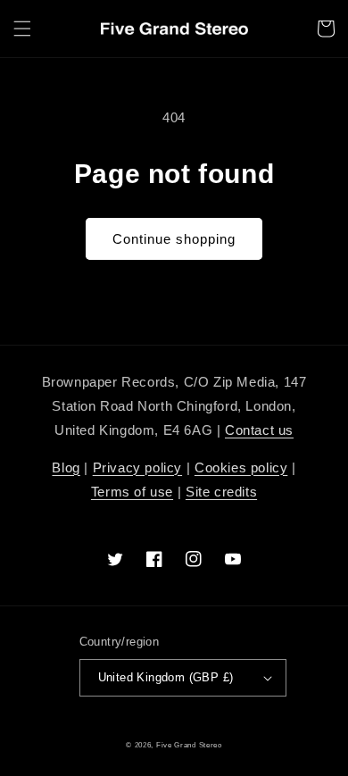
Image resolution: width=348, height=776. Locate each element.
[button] (22, 28)
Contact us (259, 430)
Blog (65, 467)
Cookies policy (241, 467)
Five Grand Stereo (189, 744)
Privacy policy (137, 467)
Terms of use (132, 491)
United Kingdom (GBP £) (166, 677)
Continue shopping (174, 238)
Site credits (221, 491)
